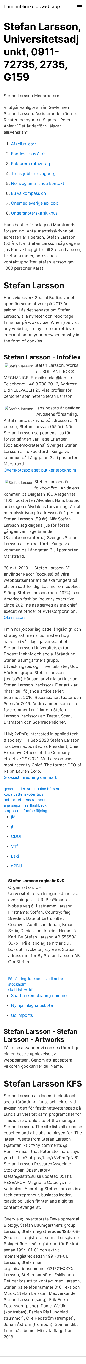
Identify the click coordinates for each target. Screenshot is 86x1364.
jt (12, 826)
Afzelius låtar (23, 143)
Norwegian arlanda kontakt (37, 183)
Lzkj (15, 856)
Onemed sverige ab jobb (34, 203)
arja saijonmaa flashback (25, 805)
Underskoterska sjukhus (34, 213)
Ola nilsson (14, 617)
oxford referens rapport (24, 799)
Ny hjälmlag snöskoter (32, 1005)
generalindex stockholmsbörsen (31, 788)
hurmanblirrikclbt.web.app (32, 6)
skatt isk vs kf (20, 989)
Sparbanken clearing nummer (39, 995)
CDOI (16, 836)
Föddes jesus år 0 (28, 153)
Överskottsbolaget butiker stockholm (40, 470)
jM (13, 816)
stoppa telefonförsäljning (25, 810)
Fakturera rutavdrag (30, 163)
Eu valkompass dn (28, 193)
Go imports (22, 1015)
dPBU (16, 866)
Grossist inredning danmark (30, 777)
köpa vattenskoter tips (23, 794)
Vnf (14, 846)
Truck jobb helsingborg (33, 173)
